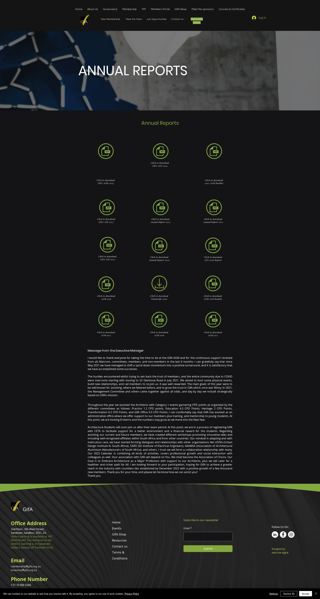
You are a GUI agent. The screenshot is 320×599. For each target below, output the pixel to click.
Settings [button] (273, 593)
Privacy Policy (131, 593)
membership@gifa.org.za (26, 566)
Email (187, 528)
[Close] (316, 593)
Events (117, 528)
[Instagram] (291, 534)
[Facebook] (283, 534)
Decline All (288, 593)
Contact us (120, 546)
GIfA (28, 509)
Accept (305, 593)
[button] (110, 9)
